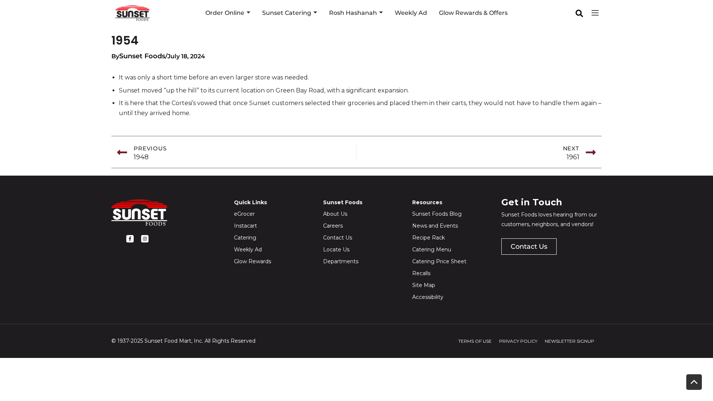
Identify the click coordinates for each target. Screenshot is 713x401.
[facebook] (579, 13)
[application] (247, 13)
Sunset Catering (286, 12)
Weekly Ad (411, 12)
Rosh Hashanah (353, 12)
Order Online (224, 12)
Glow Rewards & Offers (473, 12)
